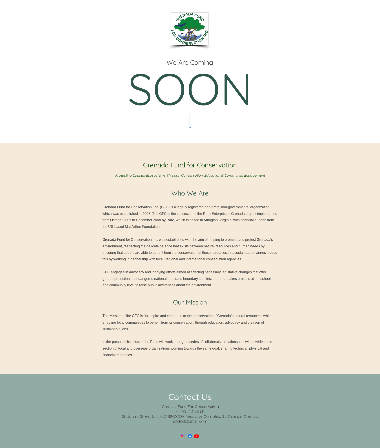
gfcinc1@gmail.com (190, 421)
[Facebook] (190, 436)
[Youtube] (196, 436)
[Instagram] (183, 436)
